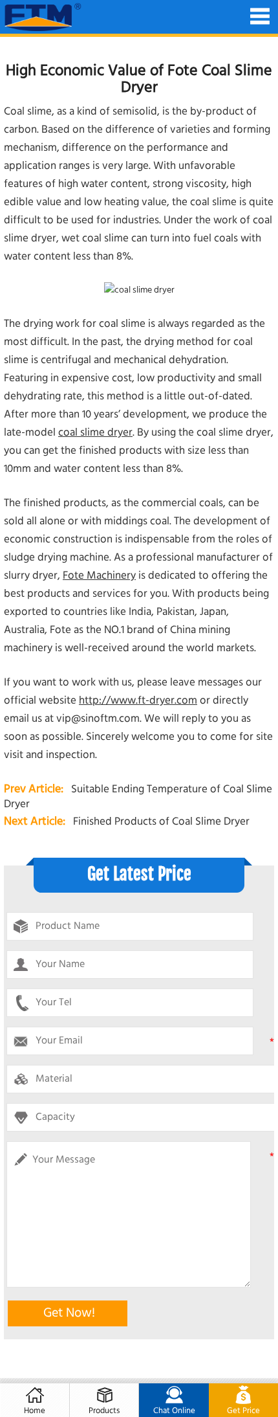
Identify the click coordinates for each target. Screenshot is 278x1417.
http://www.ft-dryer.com (138, 701)
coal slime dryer (95, 433)
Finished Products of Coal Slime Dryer (161, 822)
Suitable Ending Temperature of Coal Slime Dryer (138, 796)
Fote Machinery (99, 576)
